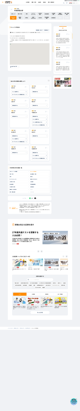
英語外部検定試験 (18, 285)
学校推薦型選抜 (33, 184)
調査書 (43, 287)
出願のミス (60, 283)
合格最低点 (32, 186)
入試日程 (31, 181)
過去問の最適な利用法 (24, 283)
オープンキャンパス (13, 179)
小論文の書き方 (48, 285)
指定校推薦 (25, 285)
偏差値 (64, 283)
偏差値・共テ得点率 (13, 189)
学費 (10, 176)
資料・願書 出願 (12, 191)
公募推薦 (30, 285)
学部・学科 (11, 174)
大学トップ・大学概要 (13, 171)
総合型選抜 (11, 184)
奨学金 (31, 176)
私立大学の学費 (38, 287)
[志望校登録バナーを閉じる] (76, 399)
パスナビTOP (10, 328)
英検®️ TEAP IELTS (33, 179)
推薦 (34, 285)
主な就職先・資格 (33, 174)
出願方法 (54, 283)
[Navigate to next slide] (41, 251)
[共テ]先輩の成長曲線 (33, 283)
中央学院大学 (18, 10)
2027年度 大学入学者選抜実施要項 (45, 283)
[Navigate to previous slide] (38, 251)
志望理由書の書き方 (40, 285)
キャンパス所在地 (33, 171)
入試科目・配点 (12, 181)
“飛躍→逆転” (16, 283)
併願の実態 (63, 285)
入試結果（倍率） (13, 186)
